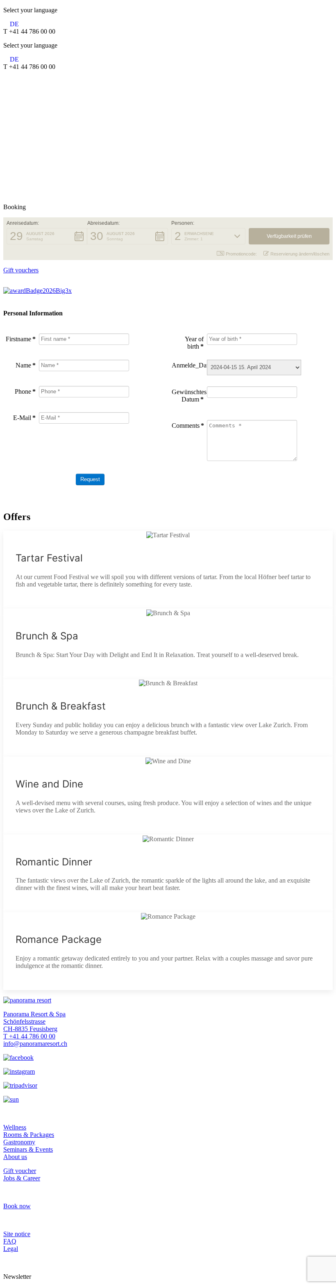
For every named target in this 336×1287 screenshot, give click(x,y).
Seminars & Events (28, 1149)
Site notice (16, 1233)
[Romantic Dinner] (168, 874)
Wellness (14, 1127)
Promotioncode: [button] (241, 253)
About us (15, 1156)
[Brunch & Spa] (168, 644)
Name (26, 365)
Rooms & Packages (28, 1134)
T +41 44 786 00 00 (29, 1036)
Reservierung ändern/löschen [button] (299, 253)
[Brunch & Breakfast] (168, 718)
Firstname (21, 338)
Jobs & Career (21, 1178)
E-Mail (24, 417)
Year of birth (194, 342)
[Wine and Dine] (168, 796)
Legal (10, 1248)
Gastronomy (19, 1142)
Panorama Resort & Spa (34, 1014)
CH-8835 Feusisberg (30, 1028)
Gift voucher (19, 1170)
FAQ (9, 1241)
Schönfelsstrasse (24, 1021)
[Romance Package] (168, 951)
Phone (25, 391)
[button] (47, 236)
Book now (17, 1206)
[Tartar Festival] (168, 570)
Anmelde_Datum (188, 365)
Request (90, 479)
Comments (188, 425)
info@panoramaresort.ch (35, 1043)
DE (14, 24)
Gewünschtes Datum (188, 395)
